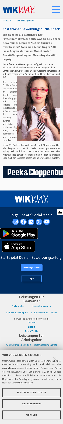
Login (31, 278)
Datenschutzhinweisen (22, 382)
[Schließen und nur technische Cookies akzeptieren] (54, 358)
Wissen (54, 312)
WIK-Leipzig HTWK (25, 20)
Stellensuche (17, 306)
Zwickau (31, 322)
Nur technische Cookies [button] (31, 392)
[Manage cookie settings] (60, 212)
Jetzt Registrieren (32, 267)
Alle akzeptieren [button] (31, 403)
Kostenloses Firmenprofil (45, 344)
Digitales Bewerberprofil (17, 312)
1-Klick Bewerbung (39, 312)
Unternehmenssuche (41, 306)
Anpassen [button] (31, 414)
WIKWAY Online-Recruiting (18, 344)
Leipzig (31, 326)
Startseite (7, 20)
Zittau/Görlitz (31, 331)
